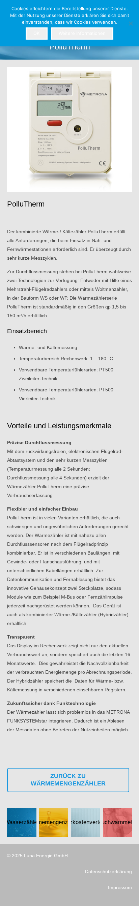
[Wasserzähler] (21, 822)
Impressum (120, 887)
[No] (130, 23)
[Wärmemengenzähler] (53, 822)
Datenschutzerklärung (108, 871)
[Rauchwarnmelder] (117, 822)
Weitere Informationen (82, 33)
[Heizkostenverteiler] (85, 822)
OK (36, 33)
